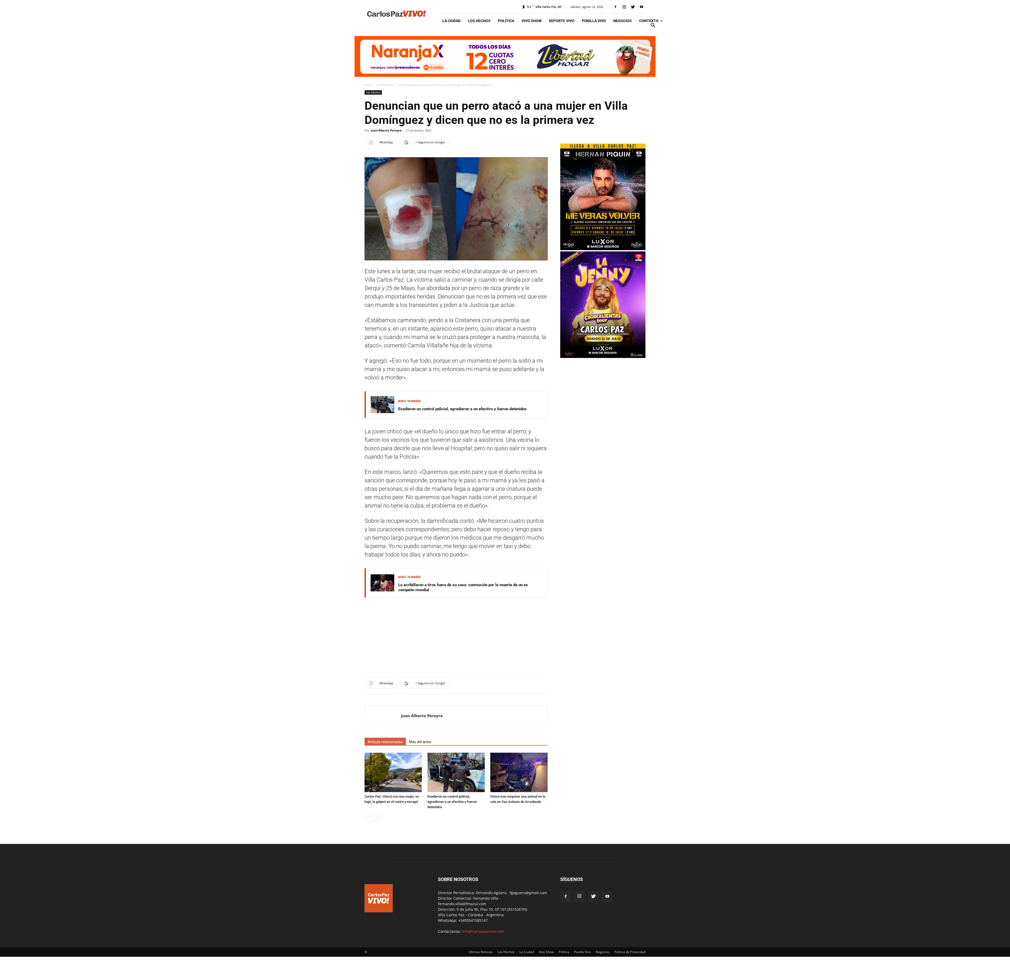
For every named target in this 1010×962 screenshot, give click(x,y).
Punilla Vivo (594, 21)
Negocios (622, 21)
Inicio (368, 85)
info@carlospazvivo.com (483, 931)
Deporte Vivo (561, 21)
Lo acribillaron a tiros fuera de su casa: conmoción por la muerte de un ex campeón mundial (463, 588)
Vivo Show (532, 21)
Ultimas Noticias (481, 952)
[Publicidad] (505, 56)
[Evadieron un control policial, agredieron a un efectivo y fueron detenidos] (456, 772)
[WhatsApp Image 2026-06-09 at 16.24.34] (602, 356)
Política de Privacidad (629, 952)
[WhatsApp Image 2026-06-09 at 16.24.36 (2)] (602, 248)
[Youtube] (641, 7)
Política (506, 21)
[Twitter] (633, 7)
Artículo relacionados (385, 742)
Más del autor (420, 742)
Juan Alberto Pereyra (386, 130)
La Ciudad (451, 21)
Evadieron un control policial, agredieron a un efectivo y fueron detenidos (462, 409)
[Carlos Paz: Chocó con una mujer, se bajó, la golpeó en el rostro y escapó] (393, 772)
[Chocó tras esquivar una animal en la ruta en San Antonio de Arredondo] (519, 772)
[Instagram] (624, 7)
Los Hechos (479, 21)
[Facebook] (615, 7)
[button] (653, 25)
